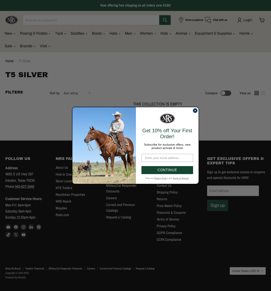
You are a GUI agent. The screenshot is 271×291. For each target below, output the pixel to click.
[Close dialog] (195, 110)
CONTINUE (167, 170)
